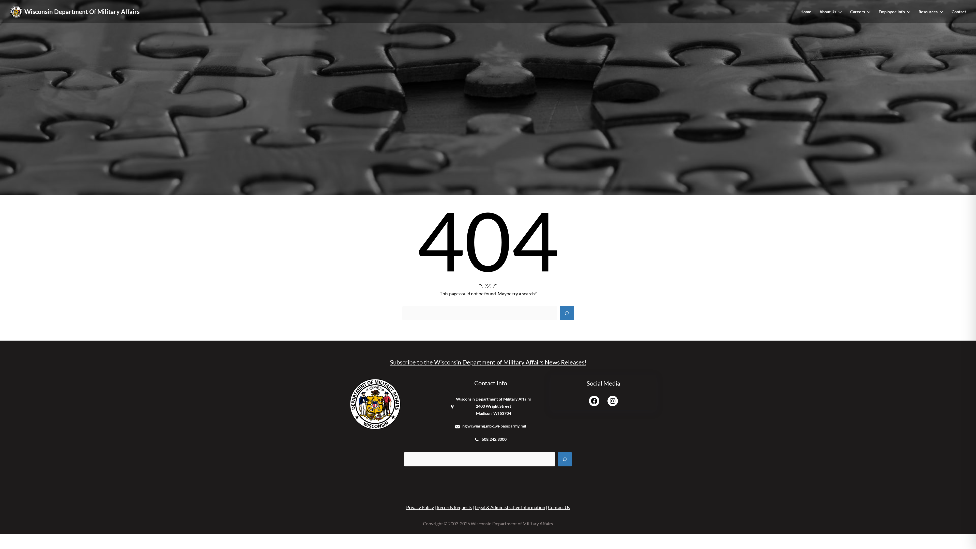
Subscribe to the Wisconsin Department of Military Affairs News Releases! (488, 362)
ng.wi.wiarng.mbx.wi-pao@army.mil (494, 425)
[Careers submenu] (869, 11)
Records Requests (454, 507)
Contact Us (559, 507)
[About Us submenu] (840, 11)
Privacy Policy (420, 507)
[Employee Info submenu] (908, 11)
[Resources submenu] (941, 11)
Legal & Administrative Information (510, 507)
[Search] (567, 313)
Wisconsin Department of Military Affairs (82, 11)
